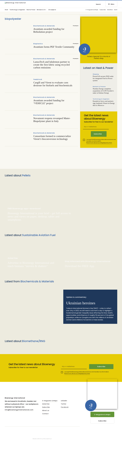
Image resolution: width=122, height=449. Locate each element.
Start (6, 10)
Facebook (64, 407)
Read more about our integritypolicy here (99, 143)
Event (115, 10)
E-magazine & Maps (92, 10)
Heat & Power (30, 10)
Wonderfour (47, 439)
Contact (45, 414)
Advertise (110, 10)
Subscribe (103, 10)
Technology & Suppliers (17, 10)
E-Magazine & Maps (102, 414)
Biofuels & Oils (41, 10)
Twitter (63, 404)
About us (45, 410)
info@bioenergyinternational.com (19, 410)
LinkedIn (64, 401)
